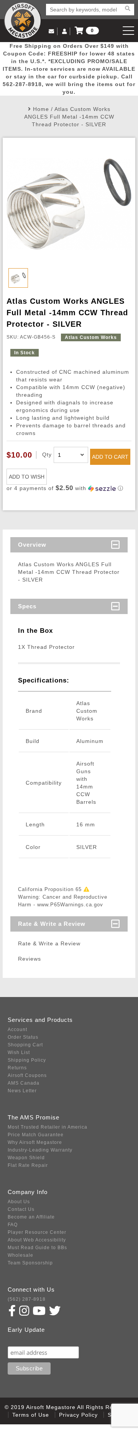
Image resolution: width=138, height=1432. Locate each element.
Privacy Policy (78, 1415)
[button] (69, 488)
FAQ (13, 1224)
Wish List (19, 1052)
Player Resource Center (37, 1232)
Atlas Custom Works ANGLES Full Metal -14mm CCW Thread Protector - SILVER (69, 116)
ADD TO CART (110, 457)
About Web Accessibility (37, 1240)
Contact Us (21, 1209)
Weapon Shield (26, 1157)
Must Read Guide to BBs (37, 1247)
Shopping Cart (25, 1045)
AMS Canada (23, 1083)
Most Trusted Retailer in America (47, 1127)
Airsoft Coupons (27, 1075)
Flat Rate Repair (28, 1165)
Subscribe (24, 1339)
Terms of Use (30, 1415)
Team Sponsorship (30, 1263)
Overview (32, 544)
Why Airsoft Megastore (35, 1142)
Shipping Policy (27, 1060)
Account (17, 1029)
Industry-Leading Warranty (40, 1150)
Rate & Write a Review (51, 923)
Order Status (23, 1037)
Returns (17, 1067)
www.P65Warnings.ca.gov (70, 904)
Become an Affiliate (31, 1217)
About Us (19, 1201)
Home (41, 109)
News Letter (22, 1090)
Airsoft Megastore (22, 20)
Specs (27, 606)
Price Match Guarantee (36, 1134)
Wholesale (20, 1255)
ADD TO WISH (26, 477)
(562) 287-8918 (27, 1299)
